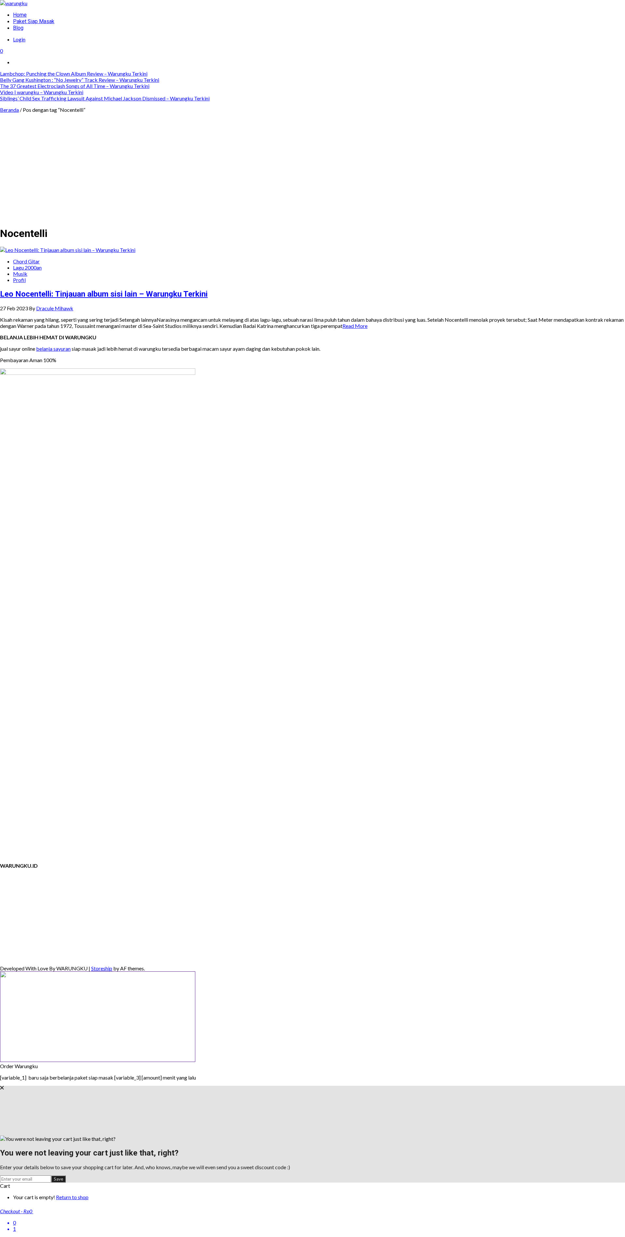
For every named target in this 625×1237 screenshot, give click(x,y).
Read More (355, 326)
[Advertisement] (312, 174)
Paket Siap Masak (33, 21)
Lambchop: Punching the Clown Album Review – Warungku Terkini (73, 73)
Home (20, 15)
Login (19, 39)
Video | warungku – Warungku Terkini (41, 92)
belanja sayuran (53, 349)
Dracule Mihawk (54, 308)
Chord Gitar (26, 261)
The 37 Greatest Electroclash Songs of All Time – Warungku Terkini (74, 86)
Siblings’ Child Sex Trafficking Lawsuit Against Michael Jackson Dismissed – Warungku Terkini (105, 98)
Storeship (101, 968)
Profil (19, 280)
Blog (18, 28)
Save (58, 1179)
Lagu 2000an (27, 267)
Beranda (9, 110)
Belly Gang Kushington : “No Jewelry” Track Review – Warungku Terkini (79, 80)
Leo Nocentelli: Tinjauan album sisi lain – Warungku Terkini (104, 294)
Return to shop (72, 1197)
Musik (20, 274)
